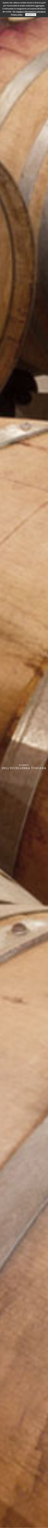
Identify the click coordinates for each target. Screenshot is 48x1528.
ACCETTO (30, 14)
